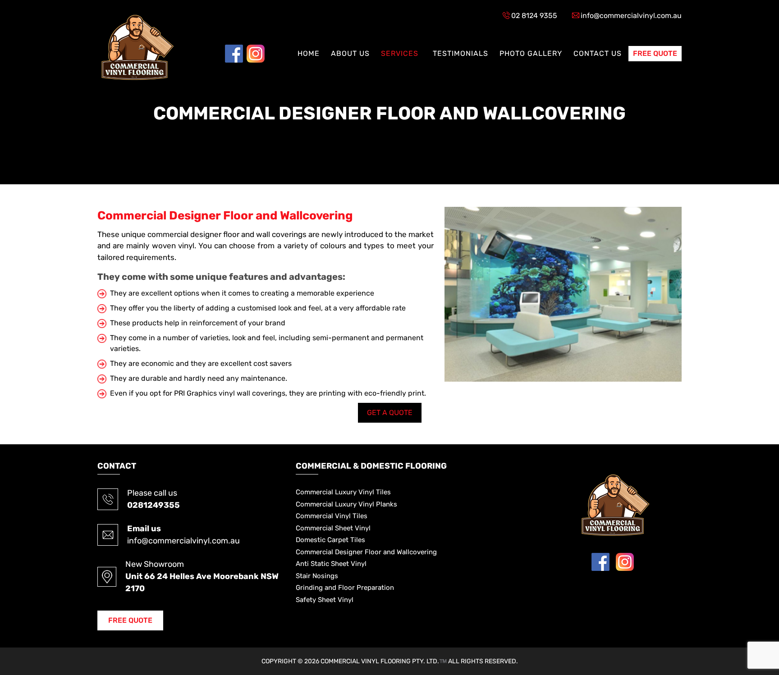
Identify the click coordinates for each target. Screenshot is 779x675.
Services (399, 53)
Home (309, 53)
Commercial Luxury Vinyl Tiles (343, 492)
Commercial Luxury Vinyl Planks (346, 504)
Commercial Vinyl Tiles (331, 516)
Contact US (597, 53)
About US (350, 53)
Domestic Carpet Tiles (330, 540)
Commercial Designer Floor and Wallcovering (366, 552)
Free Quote (655, 53)
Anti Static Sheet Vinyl (331, 564)
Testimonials (460, 53)
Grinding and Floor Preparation (345, 588)
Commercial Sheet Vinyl (333, 528)
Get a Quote (389, 412)
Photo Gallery (530, 53)
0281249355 (153, 505)
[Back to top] (752, 632)
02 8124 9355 (534, 15)
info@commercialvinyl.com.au (631, 15)
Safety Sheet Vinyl (324, 600)
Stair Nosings (317, 576)
